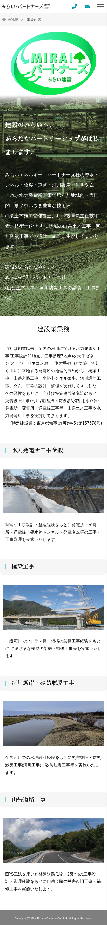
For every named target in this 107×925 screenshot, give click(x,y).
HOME (13, 20)
